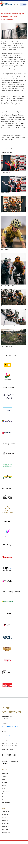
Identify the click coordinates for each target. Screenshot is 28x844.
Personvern (6, 832)
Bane (4, 785)
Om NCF (5, 820)
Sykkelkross (6, 791)
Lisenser (5, 814)
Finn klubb (5, 823)
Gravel (4, 800)
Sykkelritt (5, 817)
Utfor (4, 779)
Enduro (4, 782)
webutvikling (11, 761)
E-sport (4, 797)
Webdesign (4, 761)
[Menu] (23, 3)
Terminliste (6, 811)
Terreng (4, 776)
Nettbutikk (5, 829)
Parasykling (6, 802)
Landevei (5, 773)
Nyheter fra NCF (7, 9)
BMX (3, 788)
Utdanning (5, 826)
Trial (3, 794)
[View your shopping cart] (17, 4)
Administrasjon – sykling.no (10, 726)
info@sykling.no (6, 735)
